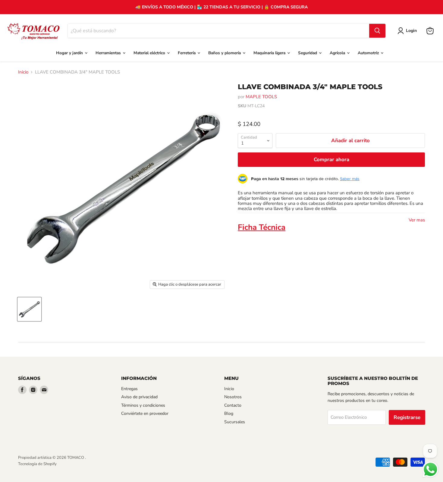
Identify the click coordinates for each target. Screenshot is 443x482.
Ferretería (187, 53)
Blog (228, 413)
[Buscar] (377, 31)
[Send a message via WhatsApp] (430, 469)
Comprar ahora (331, 159)
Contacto (232, 405)
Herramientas (109, 53)
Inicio (23, 72)
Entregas (129, 389)
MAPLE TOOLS (261, 97)
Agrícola (338, 53)
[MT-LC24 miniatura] (29, 309)
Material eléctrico (150, 53)
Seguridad (308, 53)
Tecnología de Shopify (37, 464)
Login (411, 30)
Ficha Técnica (261, 227)
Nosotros (233, 397)
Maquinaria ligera (270, 53)
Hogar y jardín (70, 53)
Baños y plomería (225, 53)
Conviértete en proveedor (144, 413)
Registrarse (407, 417)
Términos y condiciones (143, 405)
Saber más (350, 179)
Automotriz (369, 53)
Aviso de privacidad (139, 397)
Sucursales (234, 422)
